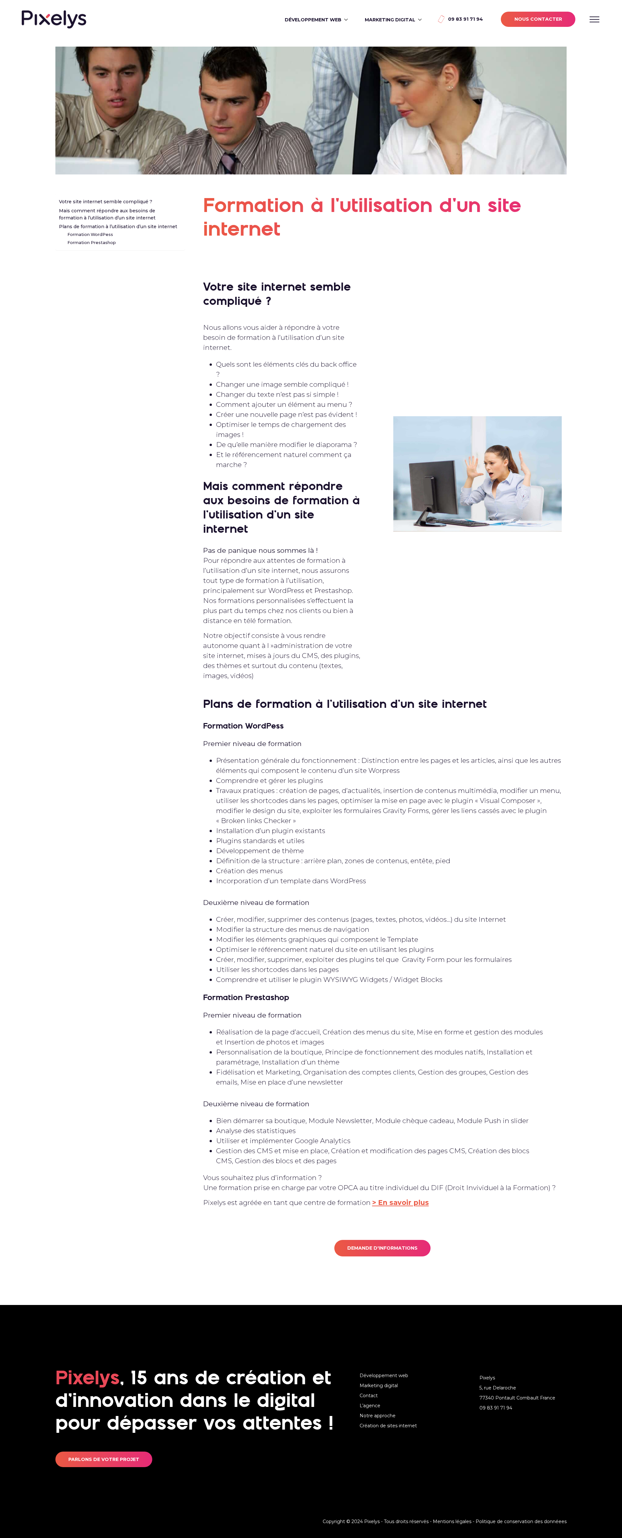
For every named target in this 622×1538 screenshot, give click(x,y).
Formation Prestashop (91, 242)
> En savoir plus (400, 1202)
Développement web (313, 20)
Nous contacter (538, 19)
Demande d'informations (382, 1248)
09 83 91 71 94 (465, 19)
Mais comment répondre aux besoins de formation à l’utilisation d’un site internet (107, 214)
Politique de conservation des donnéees (521, 1521)
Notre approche (378, 1416)
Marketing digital (390, 20)
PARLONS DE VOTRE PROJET (103, 1459)
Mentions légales (452, 1521)
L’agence (370, 1406)
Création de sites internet (388, 1426)
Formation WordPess (90, 234)
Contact (369, 1396)
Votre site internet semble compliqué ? (105, 202)
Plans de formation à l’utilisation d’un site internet (118, 226)
